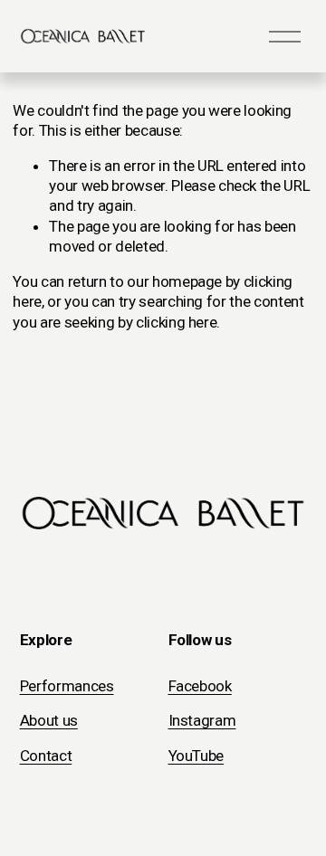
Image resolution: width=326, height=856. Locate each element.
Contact (46, 756)
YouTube (196, 756)
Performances (67, 686)
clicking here (176, 322)
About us (49, 720)
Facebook (200, 686)
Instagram (202, 720)
